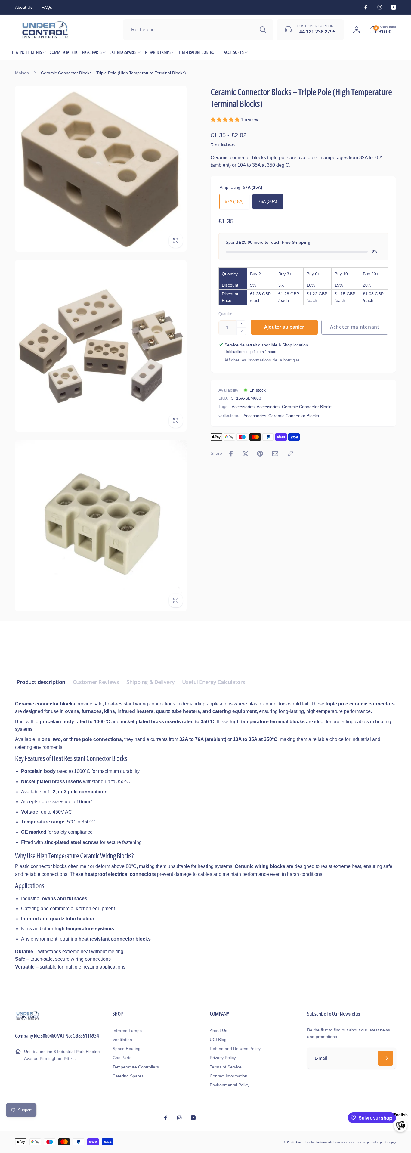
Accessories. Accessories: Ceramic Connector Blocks (282, 406)
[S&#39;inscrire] (385, 1058)
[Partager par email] (275, 453)
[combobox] (198, 29)
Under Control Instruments (314, 1142)
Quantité (225, 314)
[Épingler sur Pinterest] (260, 454)
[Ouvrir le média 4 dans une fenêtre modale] (101, 526)
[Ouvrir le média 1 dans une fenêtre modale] (101, 169)
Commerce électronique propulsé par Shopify (364, 1142)
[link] (23, 7)
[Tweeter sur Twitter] (246, 454)
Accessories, (255, 415)
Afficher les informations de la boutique (262, 360)
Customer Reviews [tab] (96, 682)
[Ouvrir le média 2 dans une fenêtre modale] (101, 346)
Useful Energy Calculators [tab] (213, 682)
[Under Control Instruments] (28, 1019)
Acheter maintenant (354, 327)
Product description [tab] (41, 682)
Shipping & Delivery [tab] (150, 682)
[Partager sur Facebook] (231, 454)
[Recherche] (263, 30)
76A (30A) (267, 201)
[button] (382, 29)
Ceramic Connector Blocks (293, 415)
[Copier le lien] (290, 454)
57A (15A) (234, 201)
